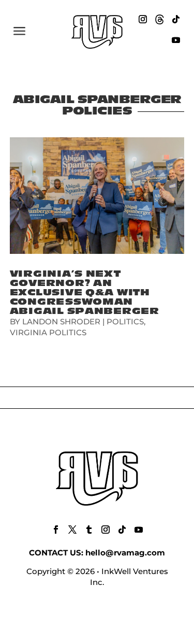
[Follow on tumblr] (89, 529)
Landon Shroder (61, 321)
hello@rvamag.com (125, 552)
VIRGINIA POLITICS (48, 332)
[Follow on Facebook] (56, 529)
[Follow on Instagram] (143, 19)
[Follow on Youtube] (176, 40)
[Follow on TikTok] (176, 19)
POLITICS (125, 321)
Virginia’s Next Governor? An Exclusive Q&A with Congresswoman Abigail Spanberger (84, 292)
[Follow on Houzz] (159, 19)
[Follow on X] (72, 529)
